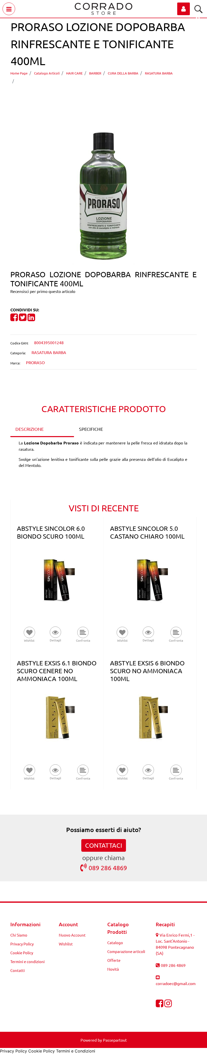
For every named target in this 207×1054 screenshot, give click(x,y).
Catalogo (115, 942)
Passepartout (115, 1039)
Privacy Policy (22, 943)
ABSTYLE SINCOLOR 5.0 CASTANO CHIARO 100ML (147, 532)
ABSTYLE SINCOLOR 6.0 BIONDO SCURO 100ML (51, 532)
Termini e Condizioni (75, 1050)
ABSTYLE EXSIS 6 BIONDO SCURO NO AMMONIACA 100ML (147, 671)
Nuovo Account (72, 935)
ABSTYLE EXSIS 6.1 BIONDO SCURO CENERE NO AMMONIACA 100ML (56, 671)
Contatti (17, 970)
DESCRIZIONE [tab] (29, 429)
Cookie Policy (21, 952)
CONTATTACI (103, 845)
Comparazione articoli (126, 951)
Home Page (19, 73)
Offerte (113, 960)
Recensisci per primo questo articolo (42, 291)
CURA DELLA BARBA (123, 73)
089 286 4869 (108, 868)
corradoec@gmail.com (176, 983)
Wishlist (66, 943)
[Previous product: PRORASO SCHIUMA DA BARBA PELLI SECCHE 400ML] (94, 95)
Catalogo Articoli (47, 73)
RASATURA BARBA (159, 73)
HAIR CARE (74, 73)
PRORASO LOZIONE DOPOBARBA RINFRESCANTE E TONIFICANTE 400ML (92, 80)
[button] (103, 194)
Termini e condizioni (27, 961)
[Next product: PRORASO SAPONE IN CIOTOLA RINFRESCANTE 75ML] (113, 95)
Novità (113, 969)
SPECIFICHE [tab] (91, 429)
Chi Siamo (18, 935)
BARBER (95, 73)
